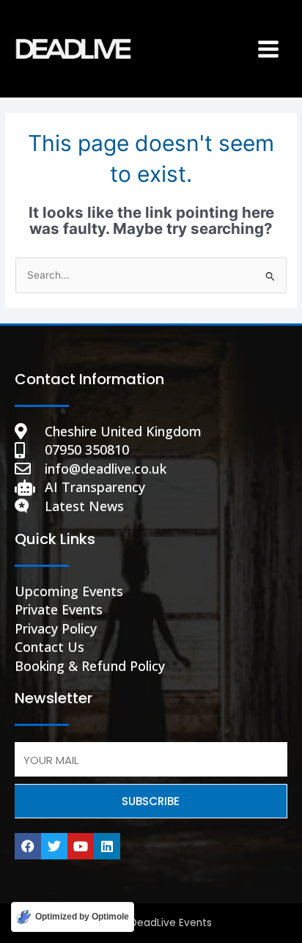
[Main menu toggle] (268, 48)
